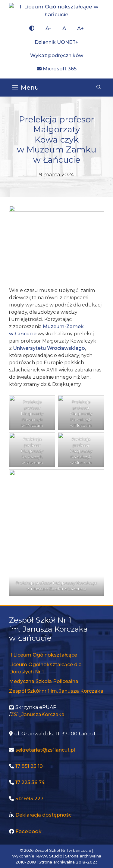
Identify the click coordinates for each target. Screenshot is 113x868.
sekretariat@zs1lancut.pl (45, 750)
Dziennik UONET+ (56, 42)
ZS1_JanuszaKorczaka (37, 714)
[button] (98, 87)
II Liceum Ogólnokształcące (43, 655)
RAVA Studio (49, 856)
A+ (80, 28)
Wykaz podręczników (56, 55)
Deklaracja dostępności (44, 815)
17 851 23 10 (29, 766)
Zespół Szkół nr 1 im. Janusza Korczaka (56, 691)
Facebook (28, 831)
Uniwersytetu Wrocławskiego (49, 348)
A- (48, 28)
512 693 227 (29, 799)
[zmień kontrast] (31, 28)
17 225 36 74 (30, 782)
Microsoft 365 (59, 69)
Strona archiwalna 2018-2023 (68, 862)
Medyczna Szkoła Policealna (43, 681)
